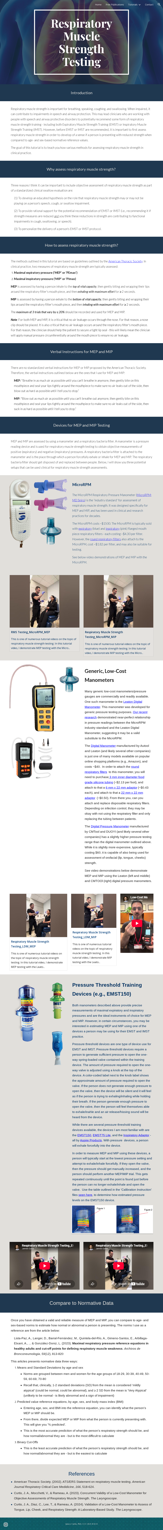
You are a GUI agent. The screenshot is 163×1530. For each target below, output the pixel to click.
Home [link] (98, 4)
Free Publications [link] (115, 4)
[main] (81, 42)
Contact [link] (149, 4)
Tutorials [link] (133, 4)
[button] (159, 4)
